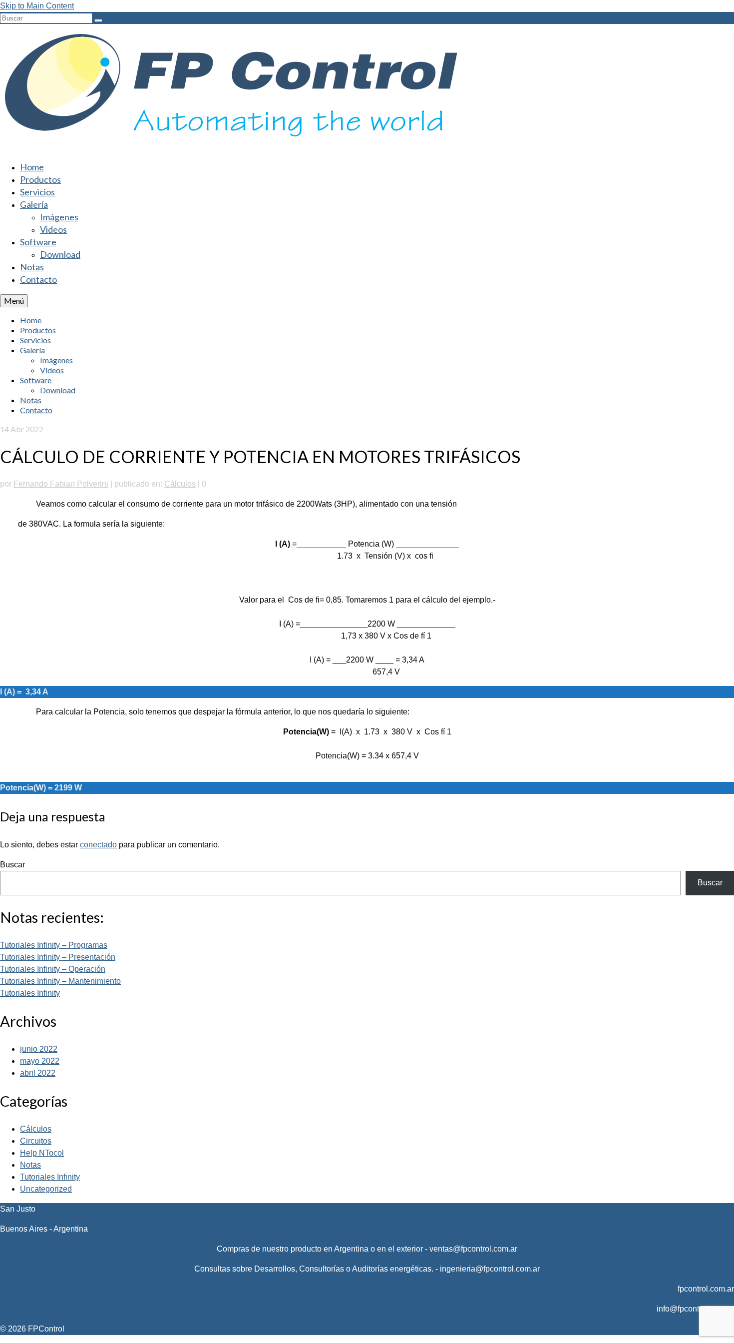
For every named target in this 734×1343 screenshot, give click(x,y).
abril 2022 (37, 1073)
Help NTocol (42, 1153)
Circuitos (35, 1141)
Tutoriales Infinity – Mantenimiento (60, 981)
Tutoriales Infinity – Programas (53, 945)
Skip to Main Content (37, 5)
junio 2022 (38, 1049)
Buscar (12, 864)
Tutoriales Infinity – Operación (52, 969)
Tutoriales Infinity (30, 993)
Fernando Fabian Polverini (60, 484)
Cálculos (180, 484)
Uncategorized (46, 1189)
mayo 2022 (39, 1061)
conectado (98, 844)
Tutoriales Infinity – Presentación (57, 957)
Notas (30, 1165)
